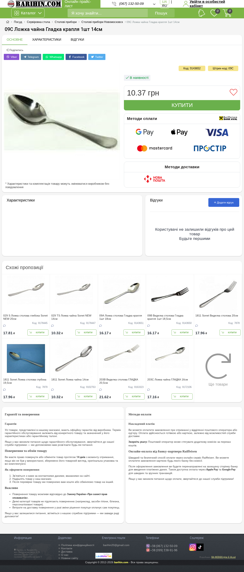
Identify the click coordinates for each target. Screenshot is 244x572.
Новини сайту (69, 558)
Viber (13, 56)
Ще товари (218, 384)
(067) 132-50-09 (131, 4)
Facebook (78, 56)
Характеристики (46, 39)
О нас (64, 554)
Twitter (98, 56)
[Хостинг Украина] (103, 557)
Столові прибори (66, 21)
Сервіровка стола (38, 21)
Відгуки (77, 39)
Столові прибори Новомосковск (102, 21)
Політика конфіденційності (77, 545)
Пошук (161, 13)
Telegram (33, 56)
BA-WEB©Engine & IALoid (223, 557)
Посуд (18, 21)
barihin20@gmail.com (116, 545)
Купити (182, 105)
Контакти (66, 548)
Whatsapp (55, 56)
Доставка (66, 551)
